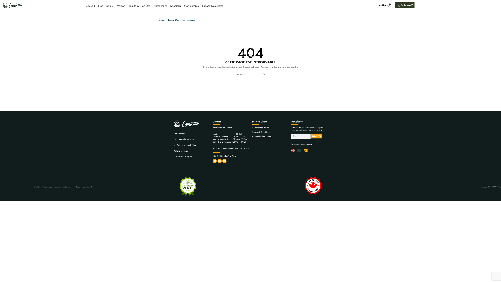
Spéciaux (175, 6)
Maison (121, 6)
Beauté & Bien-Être (139, 6)
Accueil (90, 6)
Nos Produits (106, 6)
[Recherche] (263, 74)
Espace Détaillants (212, 6)
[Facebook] (215, 161)
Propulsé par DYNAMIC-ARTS (489, 187)
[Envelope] (224, 161)
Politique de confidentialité (83, 187)
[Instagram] (219, 161)
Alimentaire (160, 6)
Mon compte (191, 6)
